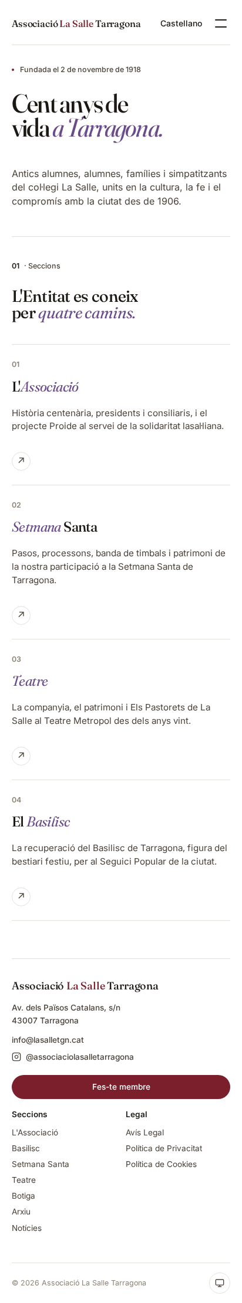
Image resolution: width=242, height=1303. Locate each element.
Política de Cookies (161, 1164)
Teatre (24, 1180)
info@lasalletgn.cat (48, 1040)
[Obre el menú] (220, 23)
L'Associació (35, 1132)
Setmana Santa (40, 1164)
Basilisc (26, 1148)
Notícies (27, 1228)
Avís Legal (145, 1132)
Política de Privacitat (164, 1148)
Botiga (23, 1195)
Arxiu (21, 1211)
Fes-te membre (121, 1086)
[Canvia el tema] (219, 1283)
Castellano (181, 23)
